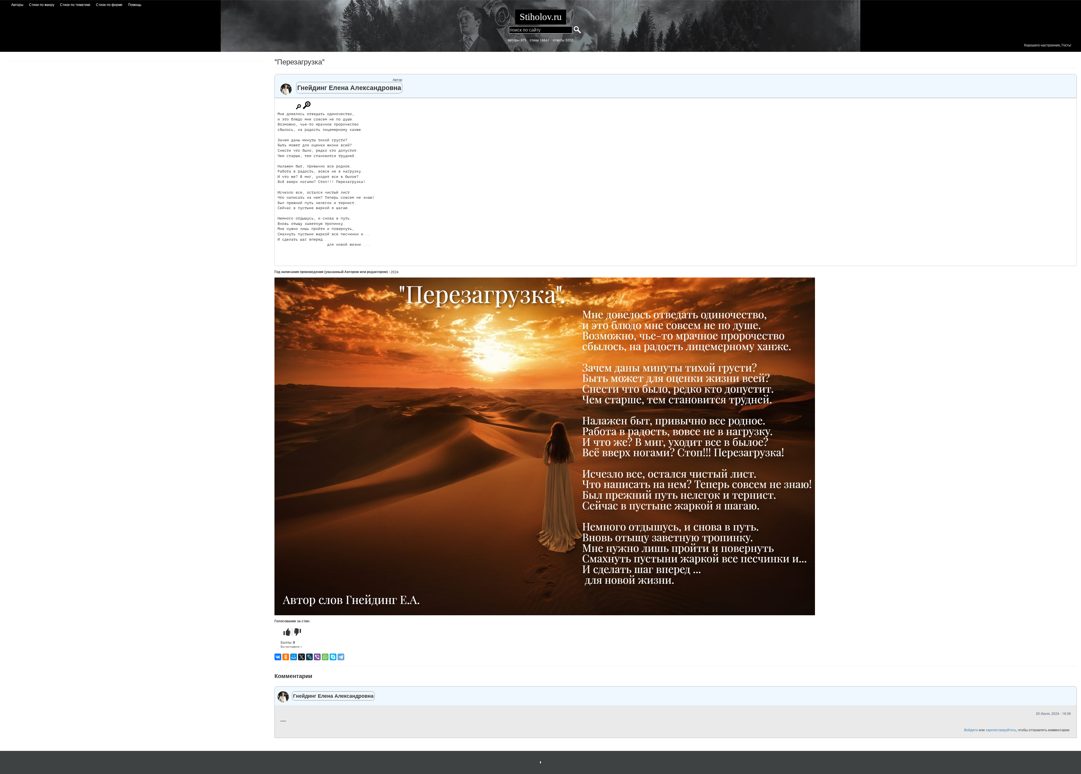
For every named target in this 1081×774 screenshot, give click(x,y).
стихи (534, 39)
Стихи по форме (109, 4)
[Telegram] (341, 657)
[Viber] (317, 657)
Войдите (971, 729)
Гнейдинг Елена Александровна (349, 87)
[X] (301, 657)
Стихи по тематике (75, 4)
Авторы (17, 4)
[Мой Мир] (293, 657)
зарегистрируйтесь (1001, 729)
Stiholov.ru (541, 17)
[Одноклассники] (285, 657)
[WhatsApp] (325, 657)
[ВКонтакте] (277, 657)
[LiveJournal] (309, 657)
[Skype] (333, 657)
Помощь (134, 4)
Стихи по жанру (41, 4)
